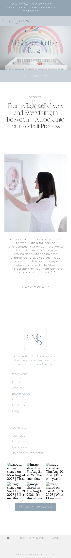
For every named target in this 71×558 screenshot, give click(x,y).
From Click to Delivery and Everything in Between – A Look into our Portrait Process (36, 116)
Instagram (20, 441)
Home (16, 382)
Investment (21, 399)
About (17, 388)
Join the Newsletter (28, 453)
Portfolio (19, 405)
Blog (15, 411)
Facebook (20, 447)
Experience (21, 394)
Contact (18, 436)
